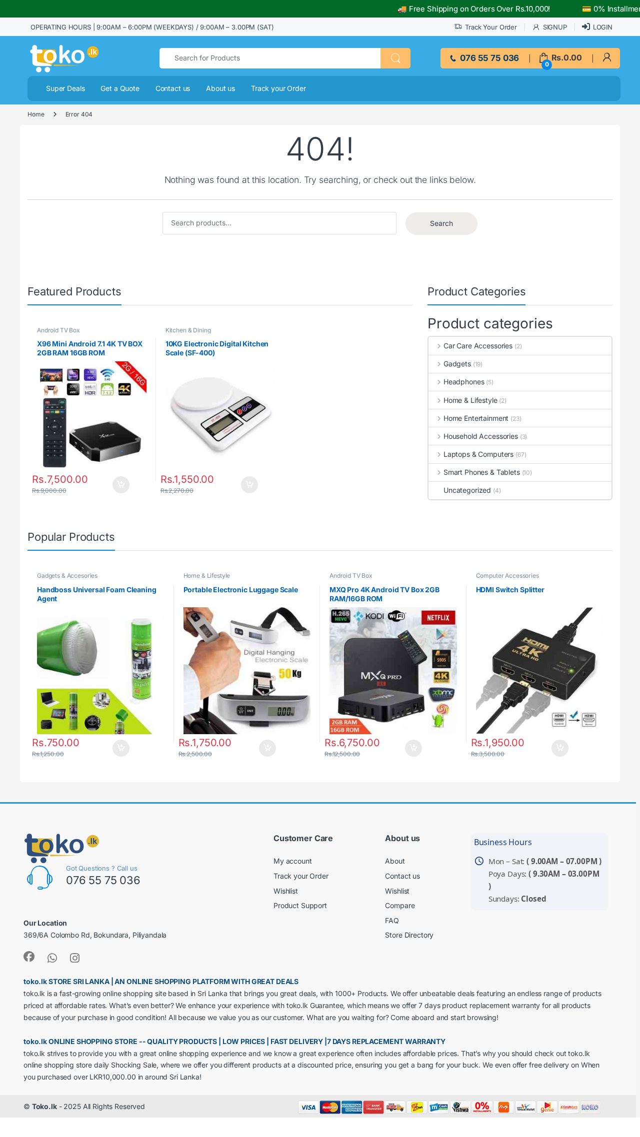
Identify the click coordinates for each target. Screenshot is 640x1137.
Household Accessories (481, 436)
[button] (395, 58)
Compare (399, 905)
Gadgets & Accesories (67, 575)
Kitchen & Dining (188, 330)
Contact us (173, 88)
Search (441, 223)
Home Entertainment (476, 418)
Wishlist (286, 891)
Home (36, 114)
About (394, 861)
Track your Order (278, 88)
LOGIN (602, 27)
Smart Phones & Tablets (482, 472)
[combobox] (270, 58)
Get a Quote (119, 88)
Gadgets (457, 363)
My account (293, 861)
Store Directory (409, 935)
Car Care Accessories (478, 345)
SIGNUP (555, 27)
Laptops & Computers (479, 454)
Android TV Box (58, 330)
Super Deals (65, 88)
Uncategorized (467, 490)
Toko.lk (44, 1106)
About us (220, 88)
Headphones (464, 381)
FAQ (392, 920)
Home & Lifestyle (471, 400)
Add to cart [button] (124, 484)
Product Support (300, 905)
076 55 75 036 (488, 58)
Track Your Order (491, 27)
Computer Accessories (507, 575)
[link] (606, 57)
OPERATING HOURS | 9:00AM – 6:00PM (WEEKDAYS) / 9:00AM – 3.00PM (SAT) (152, 27)
